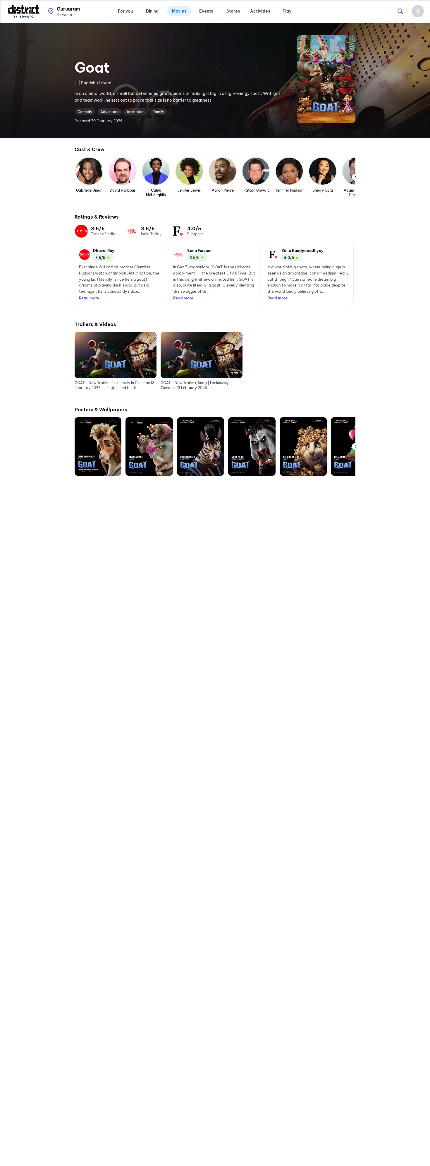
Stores (233, 11)
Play (287, 11)
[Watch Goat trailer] (326, 79)
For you (125, 11)
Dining (152, 11)
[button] (418, 11)
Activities (260, 11)
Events (206, 11)
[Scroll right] (355, 177)
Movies (179, 11)
